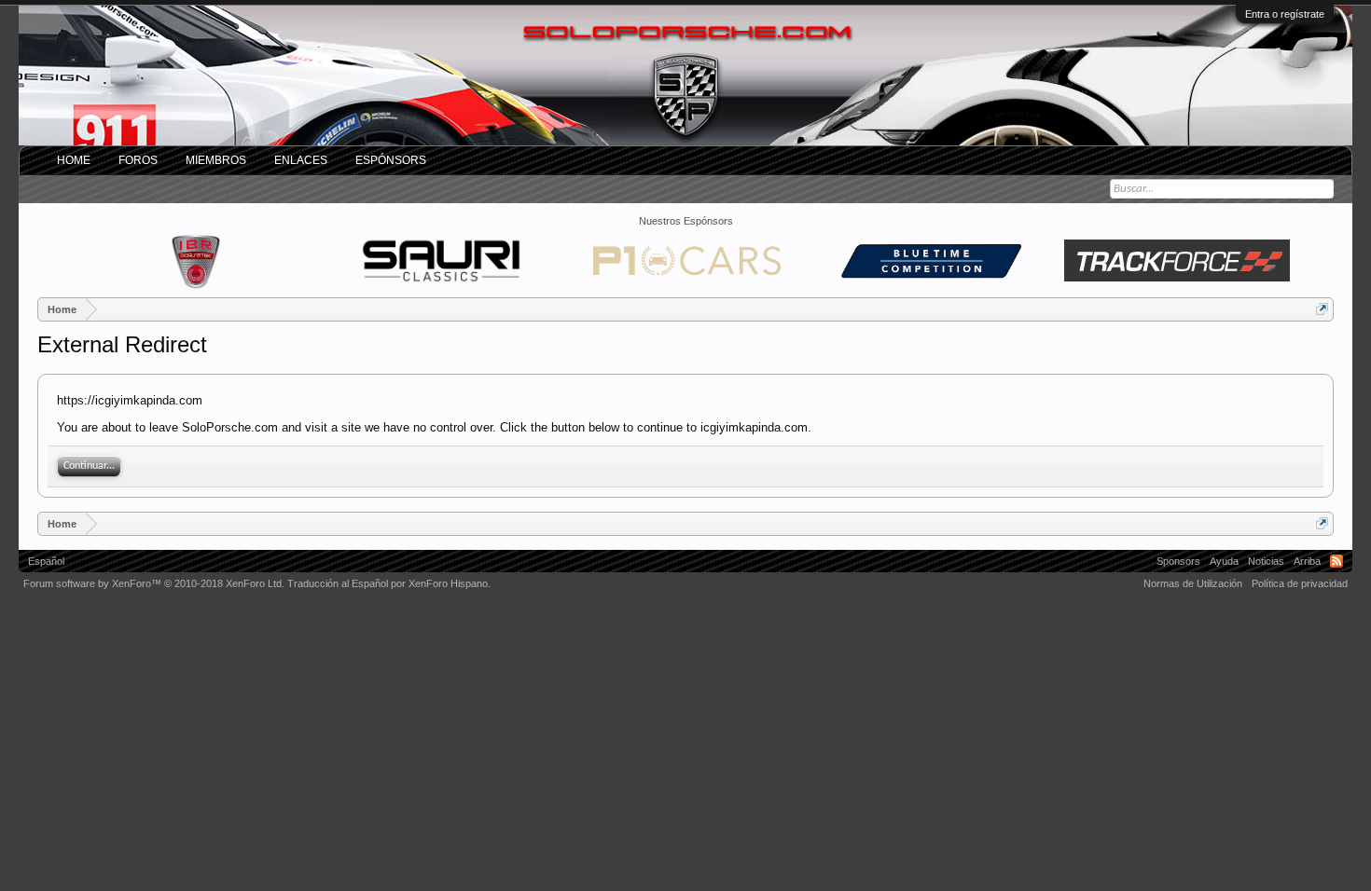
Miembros (216, 160)
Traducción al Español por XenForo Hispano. (389, 583)
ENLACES (300, 160)
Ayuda (1224, 561)
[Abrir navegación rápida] (1322, 309)
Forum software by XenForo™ (153, 583)
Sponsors (1178, 561)
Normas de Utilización (1192, 583)
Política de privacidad (1300, 583)
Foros (138, 160)
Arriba (1307, 561)
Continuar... (89, 466)
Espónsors (390, 160)
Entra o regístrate (1284, 14)
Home (73, 160)
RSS (1336, 561)
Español (46, 561)
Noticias (1266, 561)
